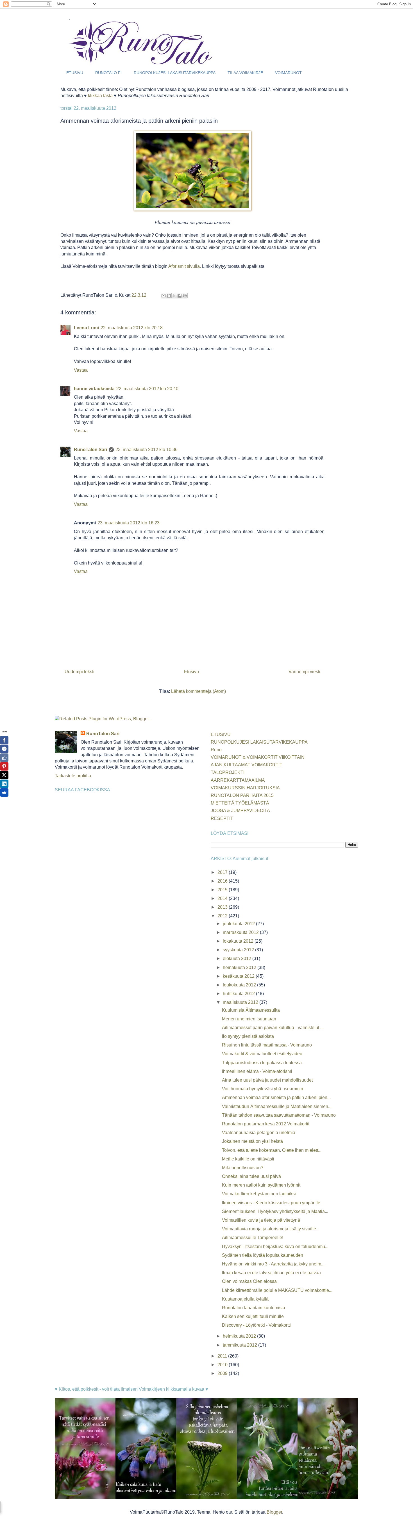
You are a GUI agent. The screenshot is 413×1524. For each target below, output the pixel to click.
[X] (4, 775)
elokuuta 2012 (237, 958)
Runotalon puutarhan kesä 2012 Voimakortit (265, 1123)
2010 (223, 1364)
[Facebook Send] (4, 749)
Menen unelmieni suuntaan (249, 1018)
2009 (223, 1373)
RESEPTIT (222, 818)
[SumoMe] (4, 792)
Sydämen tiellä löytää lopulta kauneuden (262, 1255)
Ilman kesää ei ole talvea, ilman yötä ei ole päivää (271, 1272)
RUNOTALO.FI (108, 72)
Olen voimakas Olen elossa (249, 1281)
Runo (216, 749)
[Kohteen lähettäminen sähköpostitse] (163, 295)
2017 (223, 872)
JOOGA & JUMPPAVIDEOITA (240, 810)
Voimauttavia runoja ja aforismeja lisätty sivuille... (270, 1228)
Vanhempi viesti (304, 671)
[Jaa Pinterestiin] (185, 295)
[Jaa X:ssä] (174, 295)
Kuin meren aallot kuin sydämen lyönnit (261, 1185)
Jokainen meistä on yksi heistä (252, 1141)
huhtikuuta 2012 (239, 993)
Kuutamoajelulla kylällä (245, 1299)
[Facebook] (4, 740)
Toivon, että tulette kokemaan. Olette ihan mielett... (271, 1150)
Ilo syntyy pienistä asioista (248, 1036)
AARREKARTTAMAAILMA (238, 780)
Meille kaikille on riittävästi (248, 1159)
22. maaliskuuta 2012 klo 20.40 (147, 388)
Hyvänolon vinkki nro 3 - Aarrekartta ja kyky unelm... (273, 1264)
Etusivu (191, 671)
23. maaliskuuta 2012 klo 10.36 (146, 449)
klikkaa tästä (100, 95)
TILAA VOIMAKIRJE (245, 72)
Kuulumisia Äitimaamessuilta (251, 1010)
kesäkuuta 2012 (239, 976)
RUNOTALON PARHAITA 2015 (242, 795)
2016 (223, 881)
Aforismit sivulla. (184, 266)
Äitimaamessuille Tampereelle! (252, 1237)
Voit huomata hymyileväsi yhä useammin (262, 1088)
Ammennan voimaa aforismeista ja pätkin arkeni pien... (276, 1097)
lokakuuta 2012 (239, 941)
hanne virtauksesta (94, 388)
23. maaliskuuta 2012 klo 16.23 (128, 522)
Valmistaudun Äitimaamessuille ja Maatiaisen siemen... (277, 1106)
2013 (223, 907)
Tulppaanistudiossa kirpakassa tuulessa (262, 1062)
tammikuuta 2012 (240, 1345)
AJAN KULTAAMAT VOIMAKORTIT (246, 764)
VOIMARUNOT (288, 72)
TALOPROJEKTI (227, 772)
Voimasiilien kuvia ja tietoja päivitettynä (261, 1220)
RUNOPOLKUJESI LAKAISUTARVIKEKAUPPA (174, 72)
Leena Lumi (86, 327)
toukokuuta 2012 (240, 985)
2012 (223, 915)
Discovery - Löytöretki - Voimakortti (256, 1325)
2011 (222, 1356)
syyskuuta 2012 (239, 949)
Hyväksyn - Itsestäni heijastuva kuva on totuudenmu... (275, 1246)
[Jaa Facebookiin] (179, 295)
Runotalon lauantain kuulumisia (253, 1307)
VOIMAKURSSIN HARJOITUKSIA (245, 787)
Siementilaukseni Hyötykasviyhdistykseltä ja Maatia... (275, 1211)
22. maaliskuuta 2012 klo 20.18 (132, 327)
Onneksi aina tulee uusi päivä (251, 1176)
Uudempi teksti (79, 671)
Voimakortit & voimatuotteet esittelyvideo (262, 1053)
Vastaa (81, 370)
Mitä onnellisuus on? (242, 1167)
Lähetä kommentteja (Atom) (198, 691)
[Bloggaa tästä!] (169, 295)
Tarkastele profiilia (73, 775)
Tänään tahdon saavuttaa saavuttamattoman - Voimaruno (279, 1115)
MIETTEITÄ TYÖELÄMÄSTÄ (240, 803)
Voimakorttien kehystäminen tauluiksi (259, 1193)
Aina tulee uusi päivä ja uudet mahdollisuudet (267, 1080)
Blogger (274, 1512)
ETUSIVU (74, 72)
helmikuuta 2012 (240, 1336)
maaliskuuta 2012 (241, 1002)
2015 (223, 889)
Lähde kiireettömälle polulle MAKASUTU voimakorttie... (277, 1290)
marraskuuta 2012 (241, 932)
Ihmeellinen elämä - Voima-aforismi (257, 1071)
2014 (223, 898)
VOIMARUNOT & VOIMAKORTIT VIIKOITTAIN (258, 757)
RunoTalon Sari (90, 449)
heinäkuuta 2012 (240, 967)
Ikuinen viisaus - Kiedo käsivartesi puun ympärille (271, 1202)
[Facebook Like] (4, 757)
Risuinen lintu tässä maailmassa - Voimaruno (267, 1045)
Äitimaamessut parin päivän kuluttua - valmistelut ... (273, 1027)
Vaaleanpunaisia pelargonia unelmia (258, 1132)
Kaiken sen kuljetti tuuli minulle (253, 1316)
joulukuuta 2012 (239, 923)
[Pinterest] (4, 766)
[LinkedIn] (4, 784)
